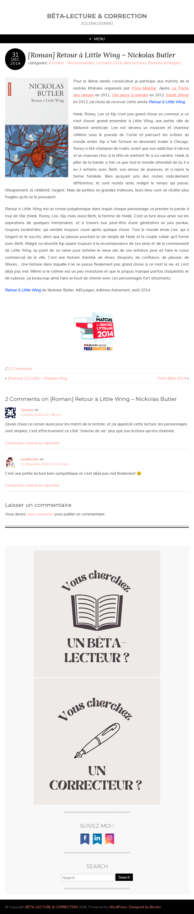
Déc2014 (15, 61)
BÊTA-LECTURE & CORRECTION (97, 16)
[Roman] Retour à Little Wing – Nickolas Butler (101, 54)
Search (124, 877)
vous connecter (40, 514)
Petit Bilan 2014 (172, 378)
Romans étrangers (164, 62)
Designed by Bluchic (145, 907)
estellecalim (30, 459)
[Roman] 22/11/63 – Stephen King (37, 378)
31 (15, 54)
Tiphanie (27, 410)
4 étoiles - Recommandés (71, 62)
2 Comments (21, 368)
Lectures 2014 (109, 62)
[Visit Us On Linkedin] (97, 843)
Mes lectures (135, 62)
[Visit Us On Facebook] (85, 843)
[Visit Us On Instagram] (109, 843)
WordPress (118, 907)
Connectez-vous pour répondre (32, 443)
